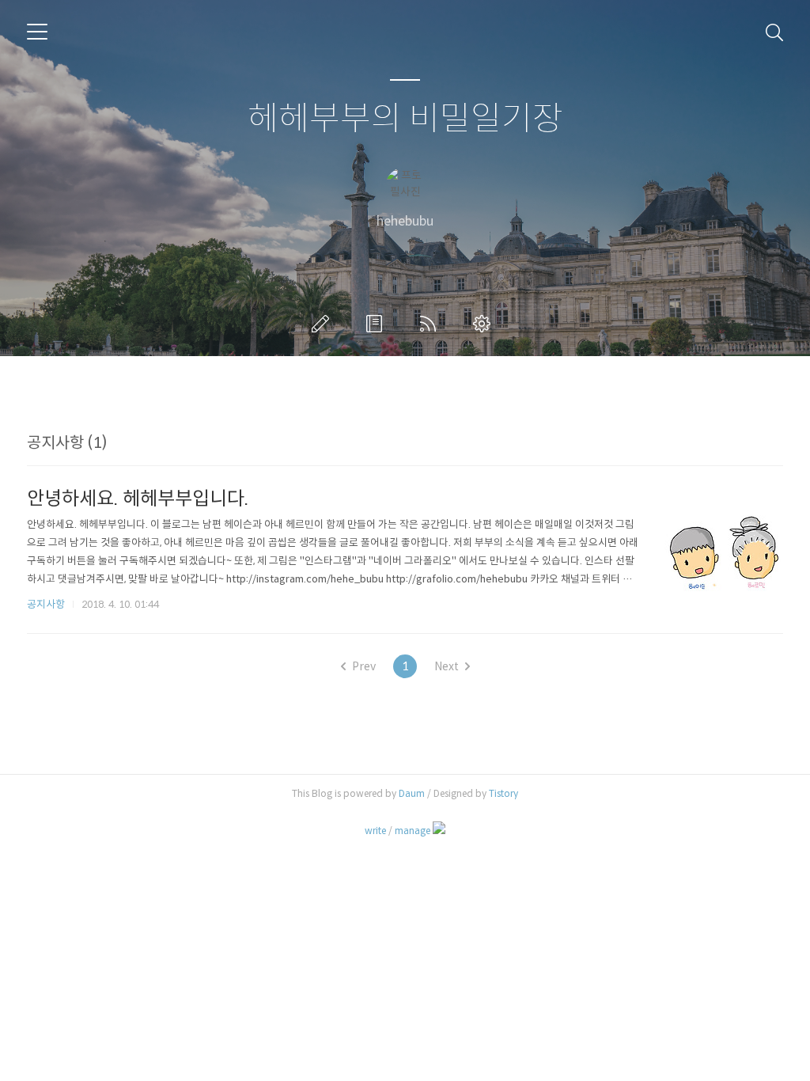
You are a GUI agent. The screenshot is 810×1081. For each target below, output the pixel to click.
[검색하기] (774, 31)
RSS (431, 323)
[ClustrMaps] (439, 830)
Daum (412, 793)
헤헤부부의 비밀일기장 (405, 119)
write (375, 830)
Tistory (503, 793)
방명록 (377, 323)
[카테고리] (37, 31)
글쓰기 (324, 323)
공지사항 (46, 604)
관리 (485, 323)
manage (412, 830)
